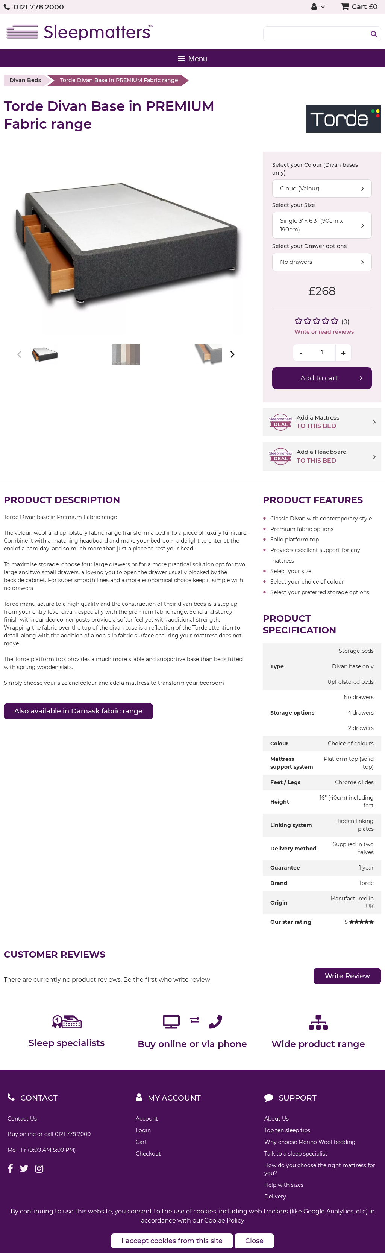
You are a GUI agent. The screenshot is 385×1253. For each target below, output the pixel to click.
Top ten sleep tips (287, 1130)
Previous (19, 354)
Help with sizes (283, 1185)
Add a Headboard (322, 456)
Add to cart (319, 378)
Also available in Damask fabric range (78, 711)
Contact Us (22, 1118)
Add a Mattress (318, 422)
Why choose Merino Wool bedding (310, 1142)
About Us (276, 1118)
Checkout (148, 1153)
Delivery (275, 1196)
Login (143, 1130)
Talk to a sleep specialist (295, 1153)
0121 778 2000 (39, 7)
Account (147, 1118)
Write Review (347, 976)
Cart (141, 1142)
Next (231, 354)
